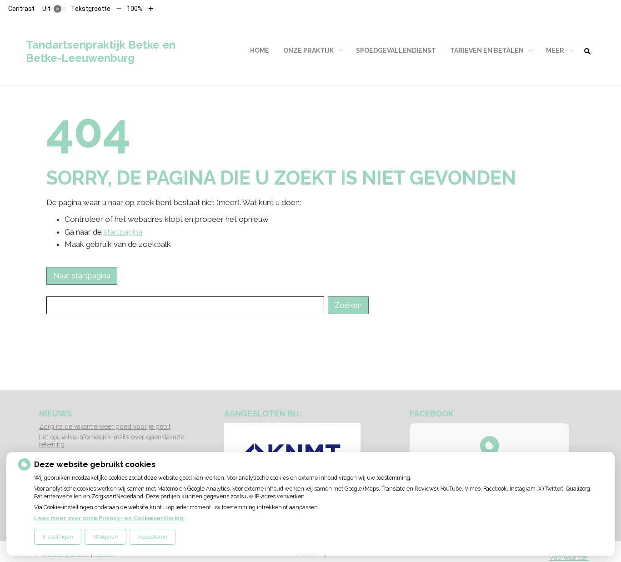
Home (259, 50)
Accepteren (152, 536)
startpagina (123, 231)
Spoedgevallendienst (396, 50)
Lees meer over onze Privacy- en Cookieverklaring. (109, 518)
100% (135, 8)
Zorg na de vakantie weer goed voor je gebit (104, 426)
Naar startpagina (81, 275)
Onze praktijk (308, 50)
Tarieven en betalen (487, 50)
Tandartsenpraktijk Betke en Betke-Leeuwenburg (100, 51)
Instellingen (58, 536)
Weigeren (105, 536)
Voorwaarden (569, 557)
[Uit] (60, 8)
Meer (555, 50)
